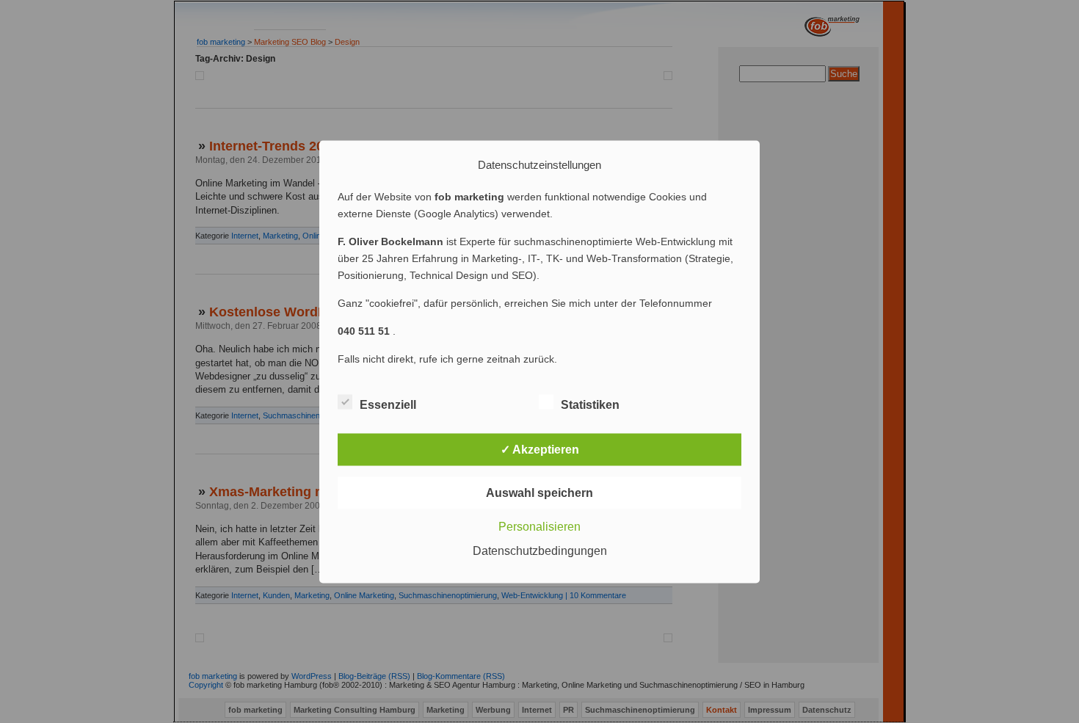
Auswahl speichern (539, 492)
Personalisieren (539, 526)
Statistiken (590, 404)
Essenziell (388, 404)
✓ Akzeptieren (540, 449)
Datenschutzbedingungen (540, 550)
